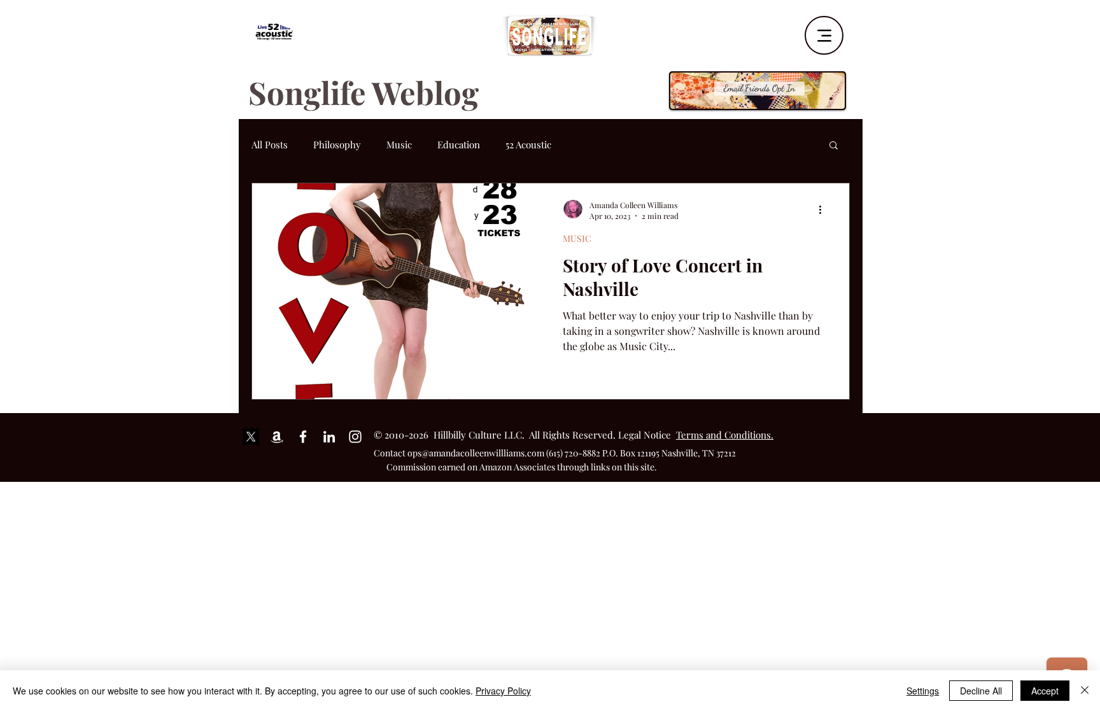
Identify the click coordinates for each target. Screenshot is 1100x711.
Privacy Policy (503, 690)
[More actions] (824, 210)
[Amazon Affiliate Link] (277, 436)
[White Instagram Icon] (355, 436)
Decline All (981, 690)
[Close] (1084, 690)
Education (458, 144)
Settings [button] (922, 690)
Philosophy (337, 144)
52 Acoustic (528, 144)
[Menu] (824, 35)
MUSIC (577, 238)
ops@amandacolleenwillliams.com (475, 453)
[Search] (848, 31)
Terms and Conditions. (724, 434)
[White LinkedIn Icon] (329, 436)
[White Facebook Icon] (303, 436)
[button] (834, 146)
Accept (1045, 690)
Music (399, 144)
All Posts (269, 144)
